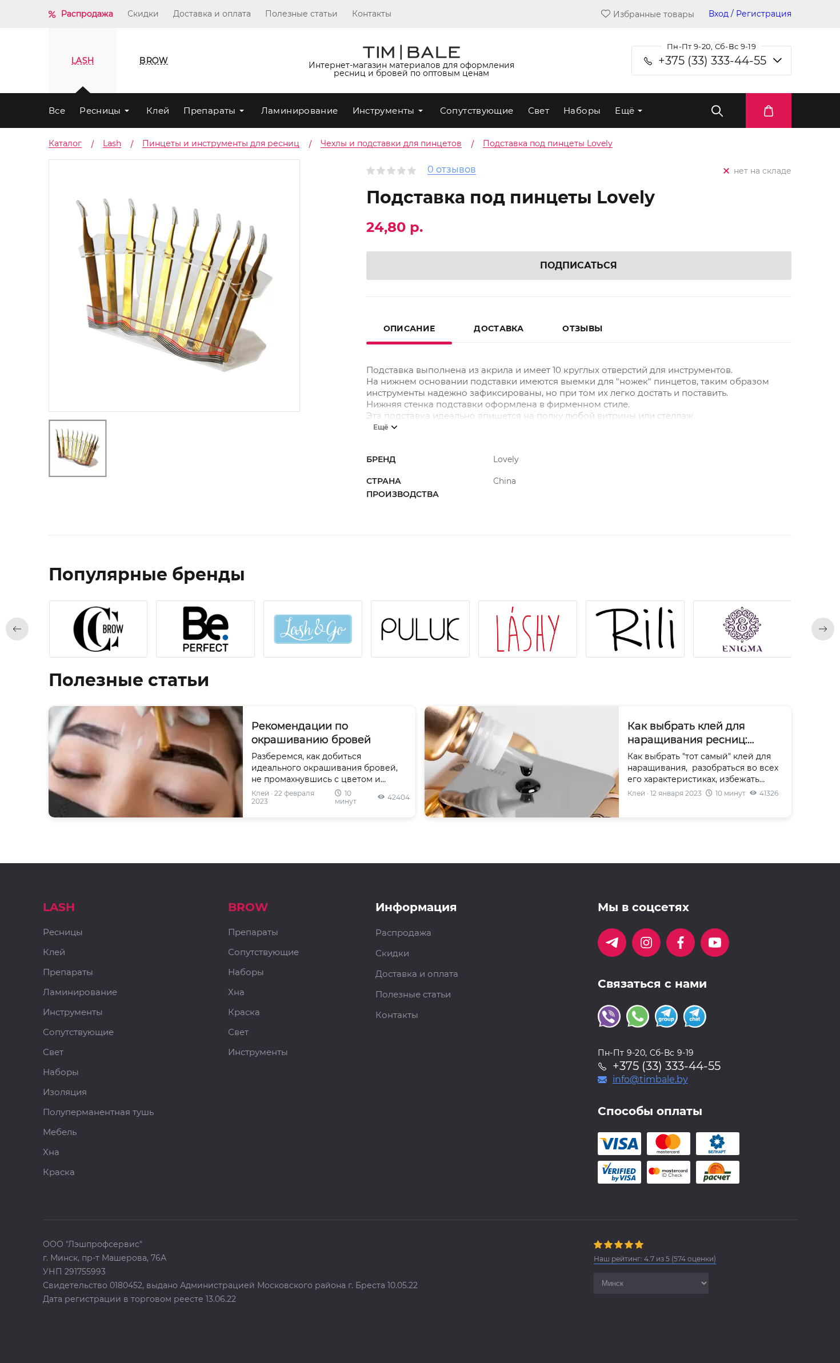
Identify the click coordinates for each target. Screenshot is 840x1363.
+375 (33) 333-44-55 (712, 60)
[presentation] (17, 629)
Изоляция (65, 1092)
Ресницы (100, 110)
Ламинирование (299, 110)
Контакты (371, 14)
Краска (59, 1172)
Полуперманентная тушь (98, 1112)
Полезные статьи (301, 14)
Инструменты (384, 110)
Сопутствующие (477, 110)
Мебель (60, 1132)
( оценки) (655, 1258)
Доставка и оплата (212, 14)
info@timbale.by (650, 1079)
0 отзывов (451, 170)
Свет (539, 110)
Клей (158, 110)
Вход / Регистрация (750, 14)
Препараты (209, 110)
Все (57, 110)
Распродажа (87, 14)
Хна (51, 1152)
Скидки (143, 14)
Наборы (582, 110)
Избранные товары (653, 14)
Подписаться (578, 265)
